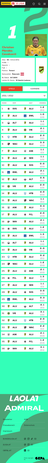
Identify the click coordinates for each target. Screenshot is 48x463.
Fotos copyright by (28, 458)
